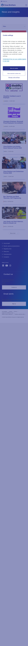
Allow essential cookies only (14, 73)
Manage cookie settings (14, 77)
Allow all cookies (14, 68)
